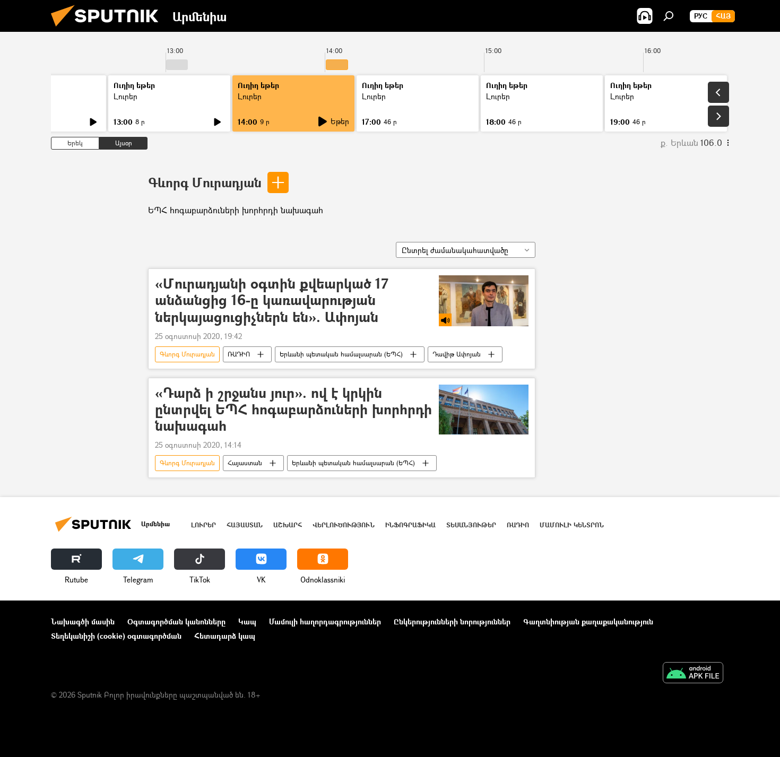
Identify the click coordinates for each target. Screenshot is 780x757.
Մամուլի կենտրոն (572, 524)
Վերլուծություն (344, 524)
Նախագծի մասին (83, 621)
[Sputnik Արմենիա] (108, 29)
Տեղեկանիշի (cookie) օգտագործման (116, 636)
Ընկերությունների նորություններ (452, 621)
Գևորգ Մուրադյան (205, 182)
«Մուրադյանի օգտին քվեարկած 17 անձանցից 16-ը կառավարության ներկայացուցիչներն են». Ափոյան (271, 300)
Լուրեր (125, 96)
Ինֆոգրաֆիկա (410, 524)
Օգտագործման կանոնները (176, 621)
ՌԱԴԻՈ (239, 354)
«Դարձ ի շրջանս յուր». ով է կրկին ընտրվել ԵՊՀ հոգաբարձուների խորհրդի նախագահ (293, 410)
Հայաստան (245, 462)
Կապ (247, 621)
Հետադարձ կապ (224, 636)
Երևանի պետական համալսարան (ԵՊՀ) (341, 354)
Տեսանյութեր (471, 524)
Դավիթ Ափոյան (456, 354)
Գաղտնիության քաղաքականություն (588, 621)
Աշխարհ (287, 524)
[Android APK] (693, 673)
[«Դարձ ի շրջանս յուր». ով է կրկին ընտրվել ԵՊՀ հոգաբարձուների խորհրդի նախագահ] (483, 410)
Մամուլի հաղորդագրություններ (325, 621)
